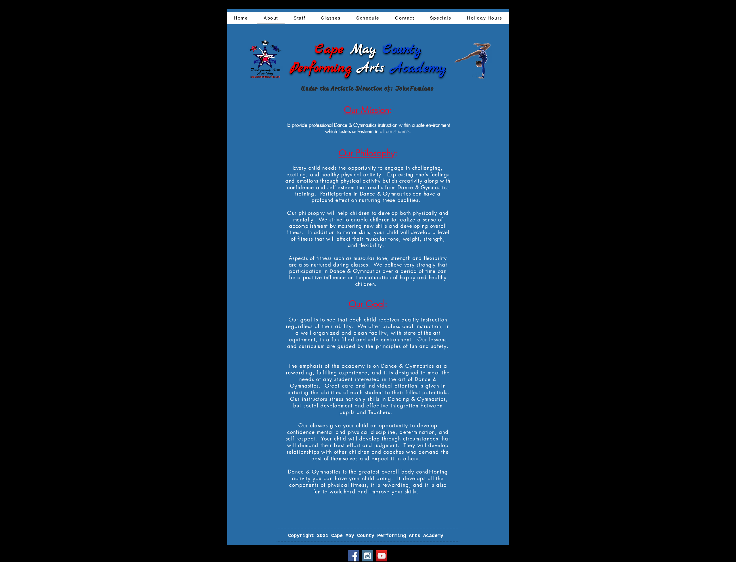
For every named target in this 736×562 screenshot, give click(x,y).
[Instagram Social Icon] (367, 555)
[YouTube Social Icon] (381, 555)
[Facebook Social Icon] (353, 555)
